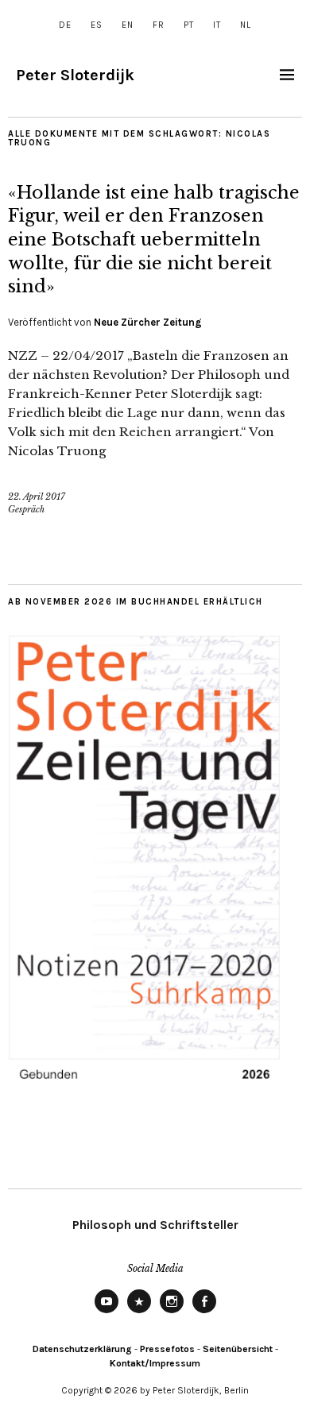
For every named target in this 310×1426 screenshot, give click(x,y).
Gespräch (26, 509)
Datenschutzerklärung (82, 1349)
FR (159, 25)
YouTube (106, 1312)
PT (189, 25)
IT (217, 25)
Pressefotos (167, 1349)
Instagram (172, 1312)
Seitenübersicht (238, 1349)
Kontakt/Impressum (155, 1363)
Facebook (204, 1312)
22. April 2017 (36, 496)
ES (97, 25)
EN (128, 25)
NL (245, 25)
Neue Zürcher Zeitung (148, 322)
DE (65, 25)
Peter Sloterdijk (75, 75)
